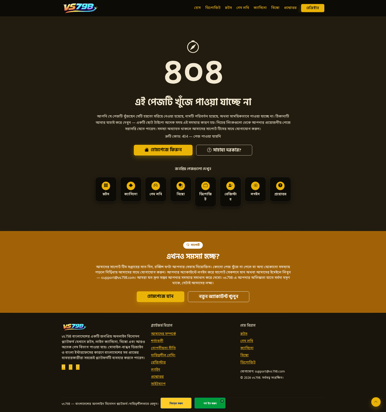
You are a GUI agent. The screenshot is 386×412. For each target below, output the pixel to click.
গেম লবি (242, 8)
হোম (197, 8)
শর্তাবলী (157, 341)
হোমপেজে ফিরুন (166, 149)
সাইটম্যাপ (158, 384)
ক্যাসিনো (260, 8)
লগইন (155, 369)
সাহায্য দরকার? (227, 150)
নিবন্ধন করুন (176, 403)
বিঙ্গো (275, 8)
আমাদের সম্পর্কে (163, 334)
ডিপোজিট (212, 8)
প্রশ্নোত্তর (290, 8)
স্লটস (228, 8)
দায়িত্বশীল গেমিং (163, 355)
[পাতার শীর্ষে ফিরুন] (376, 402)
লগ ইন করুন (210, 403)
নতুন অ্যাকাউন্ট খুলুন (218, 296)
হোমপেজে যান (160, 296)
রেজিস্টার (312, 8)
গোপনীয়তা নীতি (163, 348)
